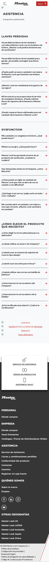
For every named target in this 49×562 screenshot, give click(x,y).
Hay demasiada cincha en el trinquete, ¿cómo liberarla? (22, 170)
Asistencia (10, 445)
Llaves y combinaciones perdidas (19, 456)
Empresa (8, 423)
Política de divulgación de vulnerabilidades (17, 557)
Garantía (6, 469)
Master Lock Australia (13, 529)
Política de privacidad (9, 549)
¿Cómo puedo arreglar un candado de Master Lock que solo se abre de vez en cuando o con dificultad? (20, 182)
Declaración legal (8, 554)
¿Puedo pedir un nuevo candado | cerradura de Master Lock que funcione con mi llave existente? (22, 74)
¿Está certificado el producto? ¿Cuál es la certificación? (20, 306)
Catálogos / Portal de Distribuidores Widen (24, 439)
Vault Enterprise (10, 434)
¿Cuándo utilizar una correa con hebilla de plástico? (21, 273)
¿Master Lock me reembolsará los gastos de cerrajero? (22, 86)
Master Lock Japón (11, 534)
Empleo (6, 491)
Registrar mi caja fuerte (14, 474)
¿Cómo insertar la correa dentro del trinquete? (18, 284)
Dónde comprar (10, 417)
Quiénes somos (13, 480)
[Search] (45, 3)
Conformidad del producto (15, 461)
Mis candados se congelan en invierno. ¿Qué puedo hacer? (22, 136)
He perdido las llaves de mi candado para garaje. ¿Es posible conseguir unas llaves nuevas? (21, 60)
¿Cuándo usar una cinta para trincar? (19, 263)
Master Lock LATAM (12, 525)
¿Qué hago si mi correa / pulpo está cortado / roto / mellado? (22, 194)
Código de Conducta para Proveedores (17, 559)
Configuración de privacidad (12, 551)
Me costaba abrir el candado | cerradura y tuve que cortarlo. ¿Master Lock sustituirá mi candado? (21, 206)
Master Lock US (10, 521)
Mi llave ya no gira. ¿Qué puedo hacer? (19, 146)
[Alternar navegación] (5, 3)
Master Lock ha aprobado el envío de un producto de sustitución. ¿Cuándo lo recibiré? (20, 157)
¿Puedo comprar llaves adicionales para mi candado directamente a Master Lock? (21, 113)
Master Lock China (11, 538)
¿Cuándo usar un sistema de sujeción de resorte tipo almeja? (20, 253)
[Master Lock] (21, 3)
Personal (9, 410)
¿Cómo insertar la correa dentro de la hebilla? (19, 295)
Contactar (7, 465)
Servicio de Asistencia (13, 452)
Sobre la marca (9, 487)
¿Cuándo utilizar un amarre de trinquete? (21, 244)
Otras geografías (15, 514)
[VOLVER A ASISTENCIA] (24, 334)
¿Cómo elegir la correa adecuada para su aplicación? (20, 234)
